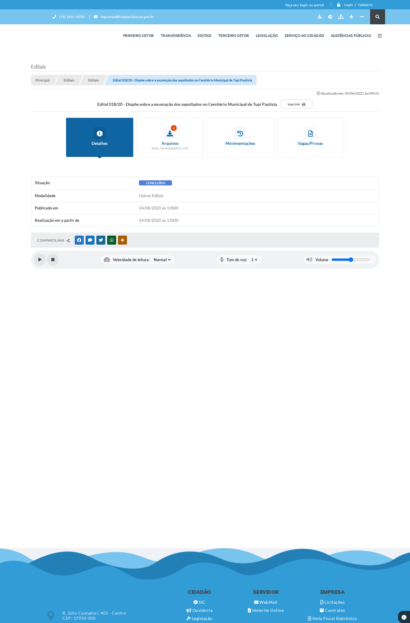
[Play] (40, 260)
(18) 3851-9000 (72, 17)
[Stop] (53, 260)
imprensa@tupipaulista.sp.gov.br (127, 17)
